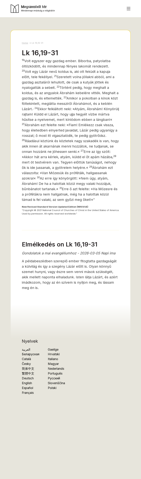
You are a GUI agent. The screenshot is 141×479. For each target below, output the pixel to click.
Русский (54, 378)
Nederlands (56, 368)
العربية (26, 349)
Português (55, 373)
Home (25, 42)
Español (27, 388)
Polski (52, 388)
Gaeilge (53, 349)
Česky (26, 364)
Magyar (53, 364)
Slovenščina (56, 383)
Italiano (53, 359)
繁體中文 (28, 373)
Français (28, 392)
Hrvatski (54, 354)
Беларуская (30, 354)
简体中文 (28, 368)
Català (26, 359)
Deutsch (28, 378)
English (27, 383)
